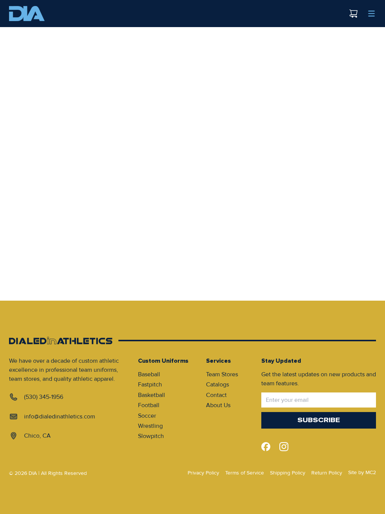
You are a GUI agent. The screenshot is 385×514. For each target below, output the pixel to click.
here (220, 56)
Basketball (151, 395)
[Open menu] (371, 13)
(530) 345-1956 (43, 397)
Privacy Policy (203, 473)
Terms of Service (244, 473)
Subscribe (318, 420)
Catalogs (217, 384)
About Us (218, 405)
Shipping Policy (287, 473)
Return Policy (326, 473)
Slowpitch (151, 436)
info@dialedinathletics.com (59, 416)
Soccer (147, 416)
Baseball (149, 374)
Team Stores (222, 374)
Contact (216, 395)
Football (148, 405)
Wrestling (150, 426)
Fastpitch (150, 384)
